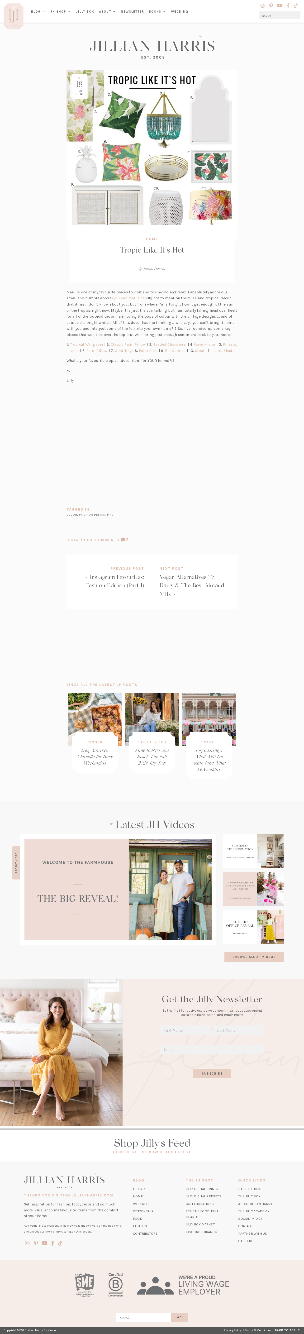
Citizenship (143, 1211)
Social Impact (250, 1219)
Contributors (145, 1234)
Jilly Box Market (200, 1224)
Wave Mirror (205, 344)
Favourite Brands (201, 1232)
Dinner (95, 742)
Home (152, 239)
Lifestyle (141, 1189)
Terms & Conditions (258, 1330)
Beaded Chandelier (170, 344)
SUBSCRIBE (212, 1073)
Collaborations (200, 1204)
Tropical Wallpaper (86, 344)
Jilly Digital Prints (202, 1189)
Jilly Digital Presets (203, 1196)
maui (110, 514)
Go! (180, 1317)
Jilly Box (86, 15)
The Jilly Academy (253, 1211)
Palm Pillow (97, 350)
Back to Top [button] (286, 1330)
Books (155, 11)
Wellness (142, 1204)
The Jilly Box (152, 742)
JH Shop (58, 11)
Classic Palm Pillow (128, 344)
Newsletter (132, 11)
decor (71, 514)
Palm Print (148, 350)
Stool (199, 350)
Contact (245, 1226)
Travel (209, 742)
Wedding (179, 11)
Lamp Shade (223, 350)
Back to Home (250, 1189)
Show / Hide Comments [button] (110, 539)
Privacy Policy (233, 1330)
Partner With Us (252, 1234)
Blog (36, 11)
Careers (245, 1241)
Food (137, 1219)
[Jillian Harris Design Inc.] (152, 47)
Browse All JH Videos (254, 957)
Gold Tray (123, 350)
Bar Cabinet (175, 350)
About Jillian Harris (255, 1204)
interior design (92, 514)
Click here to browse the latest (152, 1152)
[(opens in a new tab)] (118, 889)
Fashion (140, 1226)
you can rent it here (131, 298)
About (105, 11)
